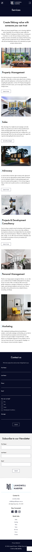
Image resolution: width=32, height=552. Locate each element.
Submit (16, 424)
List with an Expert (7, 141)
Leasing (16, 522)
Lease (5, 407)
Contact (16, 534)
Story (16, 524)
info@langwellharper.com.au (16, 501)
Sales (16, 519)
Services (16, 529)
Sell (4, 404)
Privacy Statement (16, 543)
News (16, 532)
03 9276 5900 (16, 499)
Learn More (6, 91)
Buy (5, 401)
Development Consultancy (9, 410)
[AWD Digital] (18, 549)
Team (16, 527)
